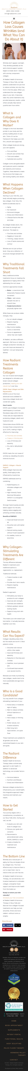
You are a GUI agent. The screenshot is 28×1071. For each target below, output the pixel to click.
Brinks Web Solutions (17, 1068)
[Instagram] (16, 950)
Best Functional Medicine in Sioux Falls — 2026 (14, 1015)
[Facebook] (12, 950)
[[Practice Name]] (14, 979)
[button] (14, 18)
